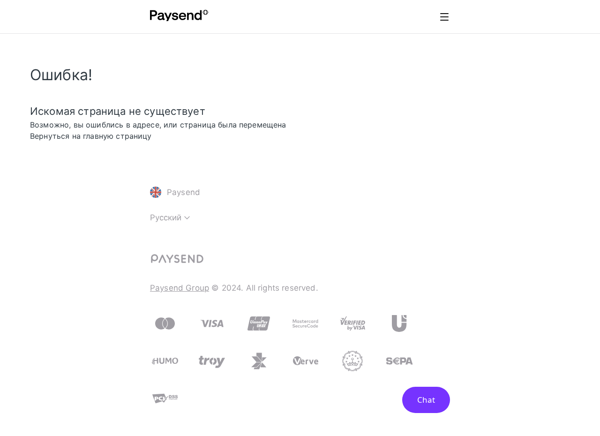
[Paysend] (179, 17)
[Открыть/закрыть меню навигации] (444, 17)
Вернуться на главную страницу (91, 136)
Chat (426, 399)
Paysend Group (179, 288)
